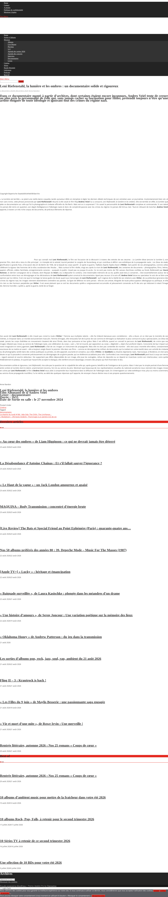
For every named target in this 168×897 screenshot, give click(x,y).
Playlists (11, 47)
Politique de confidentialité (13, 10)
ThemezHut (51, 886)
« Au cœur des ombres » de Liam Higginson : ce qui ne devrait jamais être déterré (57, 441)
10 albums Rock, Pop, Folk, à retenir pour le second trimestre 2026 (47, 819)
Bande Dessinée (9, 68)
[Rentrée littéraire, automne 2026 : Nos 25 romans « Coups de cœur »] (6, 740)
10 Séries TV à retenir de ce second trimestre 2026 (35, 841)
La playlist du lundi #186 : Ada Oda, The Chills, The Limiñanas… (26, 414)
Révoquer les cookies (8, 882)
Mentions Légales (10, 12)
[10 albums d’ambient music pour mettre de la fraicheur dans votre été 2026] (6, 792)
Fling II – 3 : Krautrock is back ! (23, 680)
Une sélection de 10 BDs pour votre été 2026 (31, 862)
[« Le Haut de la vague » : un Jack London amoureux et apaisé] (6, 479)
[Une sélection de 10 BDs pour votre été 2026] (6, 857)
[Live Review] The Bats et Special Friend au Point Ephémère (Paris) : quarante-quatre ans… (65, 528)
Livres (10, 61)
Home (6, 3)
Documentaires (13, 58)
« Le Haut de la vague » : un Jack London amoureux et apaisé (44, 485)
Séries (6, 65)
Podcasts (7, 72)
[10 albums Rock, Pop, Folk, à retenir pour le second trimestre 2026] (6, 813)
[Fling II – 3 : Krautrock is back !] (6, 675)
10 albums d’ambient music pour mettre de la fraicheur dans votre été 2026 (53, 797)
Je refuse (163, 891)
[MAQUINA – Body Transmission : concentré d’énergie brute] (6, 501)
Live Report (12, 44)
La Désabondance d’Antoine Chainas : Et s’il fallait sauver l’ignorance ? (51, 463)
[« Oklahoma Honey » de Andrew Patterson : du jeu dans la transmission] (6, 631)
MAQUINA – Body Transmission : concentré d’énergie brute (43, 506)
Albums (10, 42)
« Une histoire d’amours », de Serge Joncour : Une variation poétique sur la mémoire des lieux (66, 615)
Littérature (7, 70)
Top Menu (4, 16)
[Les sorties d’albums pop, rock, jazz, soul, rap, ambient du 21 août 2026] (6, 653)
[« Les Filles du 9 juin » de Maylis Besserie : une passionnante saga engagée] (6, 696)
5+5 (9, 49)
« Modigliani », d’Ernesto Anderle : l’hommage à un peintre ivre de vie (28, 417)
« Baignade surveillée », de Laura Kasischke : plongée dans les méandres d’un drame (60, 593)
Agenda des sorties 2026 (16, 51)
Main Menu (4, 79)
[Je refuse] (10, 893)
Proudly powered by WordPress (13, 886)
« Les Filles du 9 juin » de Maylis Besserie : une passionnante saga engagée (52, 702)
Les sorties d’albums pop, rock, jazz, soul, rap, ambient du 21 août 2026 (50, 658)
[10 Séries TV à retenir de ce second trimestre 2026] (6, 835)
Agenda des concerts (15, 54)
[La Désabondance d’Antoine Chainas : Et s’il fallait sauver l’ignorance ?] (6, 457)
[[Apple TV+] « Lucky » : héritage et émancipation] (6, 566)
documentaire (5, 412)
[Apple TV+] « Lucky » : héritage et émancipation (35, 572)
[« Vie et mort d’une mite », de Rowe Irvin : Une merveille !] (6, 718)
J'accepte (156, 891)
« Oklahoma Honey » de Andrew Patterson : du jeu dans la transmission (51, 637)
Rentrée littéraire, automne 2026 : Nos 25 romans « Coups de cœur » (48, 745)
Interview (11, 56)
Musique (7, 40)
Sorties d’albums (10, 37)
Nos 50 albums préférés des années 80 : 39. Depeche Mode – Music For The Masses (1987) (63, 550)
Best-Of (6, 75)
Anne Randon (34, 91)
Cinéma (6, 63)
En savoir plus (5, 893)
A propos (7, 8)
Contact (6, 5)
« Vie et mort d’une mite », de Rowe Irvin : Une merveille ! (41, 723)
